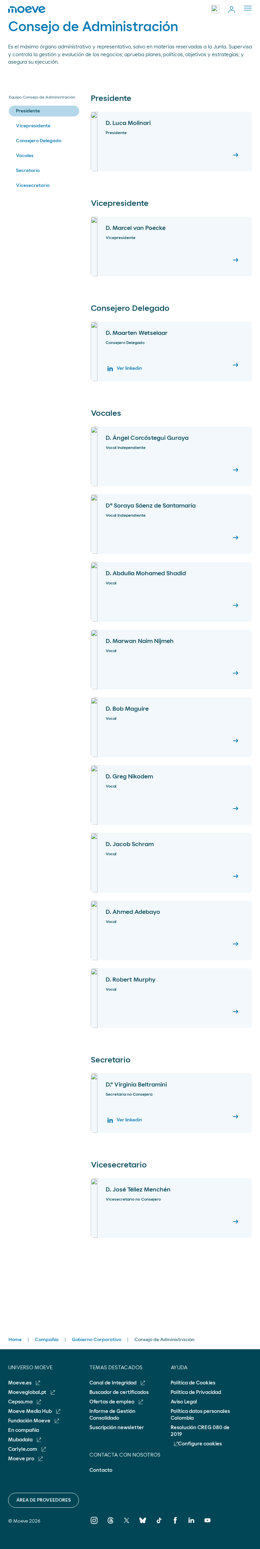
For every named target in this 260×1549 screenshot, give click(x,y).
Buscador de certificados (119, 1392)
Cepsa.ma (21, 1401)
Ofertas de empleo (112, 1401)
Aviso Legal (184, 1401)
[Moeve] (26, 9)
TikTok (159, 1525)
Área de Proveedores (43, 1500)
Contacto (100, 1470)
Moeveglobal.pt (27, 1392)
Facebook (175, 1525)
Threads (110, 1525)
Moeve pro (21, 1458)
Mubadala (21, 1439)
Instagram (94, 1525)
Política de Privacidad (196, 1392)
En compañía (23, 1430)
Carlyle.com (23, 1449)
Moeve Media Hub (30, 1411)
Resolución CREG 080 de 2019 (200, 1431)
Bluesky (143, 1525)
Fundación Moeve (29, 1420)
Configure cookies (200, 1443)
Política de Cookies (193, 1382)
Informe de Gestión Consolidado (112, 1415)
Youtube (208, 1525)
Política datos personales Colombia (200, 1415)
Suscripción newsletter (116, 1427)
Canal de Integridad (113, 1382)
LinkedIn (191, 1525)
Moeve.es (20, 1382)
